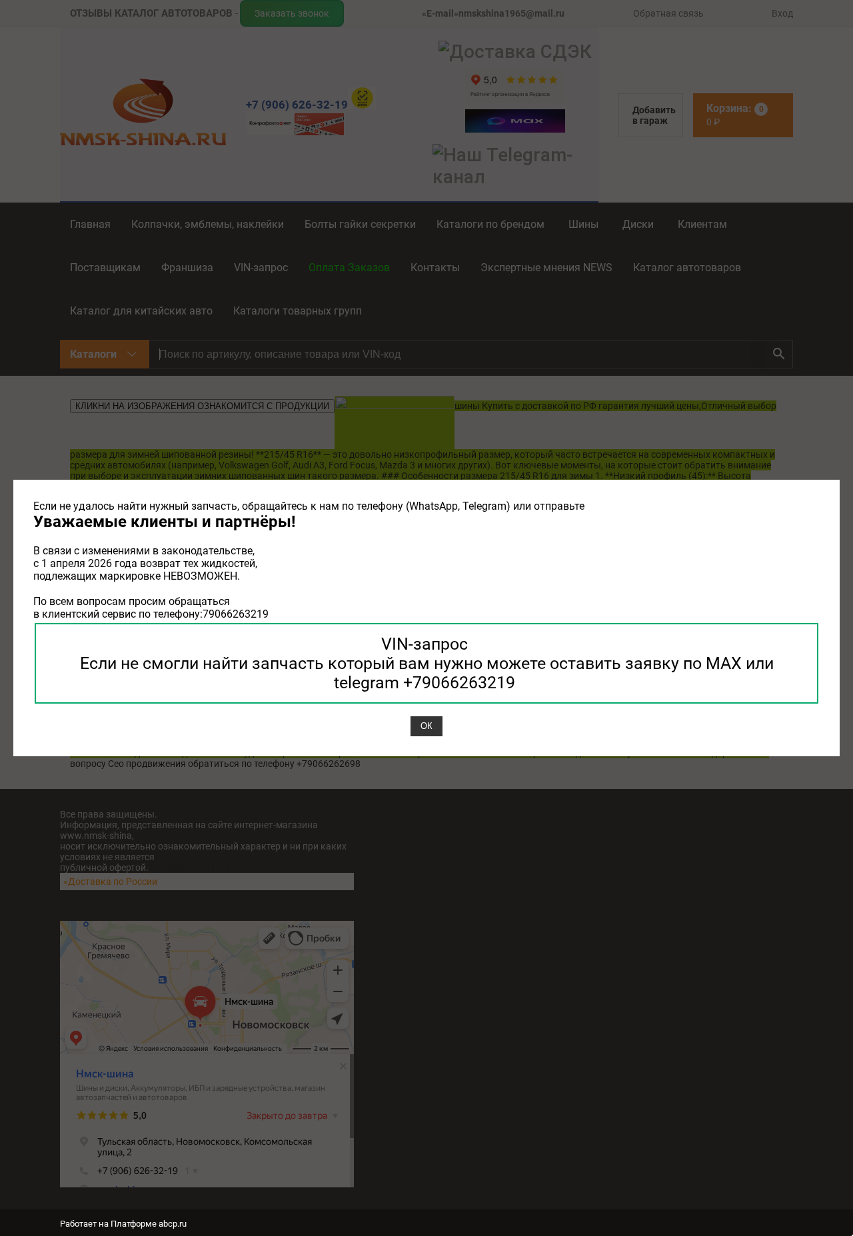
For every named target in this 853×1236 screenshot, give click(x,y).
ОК (426, 726)
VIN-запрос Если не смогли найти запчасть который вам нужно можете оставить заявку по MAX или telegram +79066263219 (427, 663)
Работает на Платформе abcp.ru (123, 1224)
